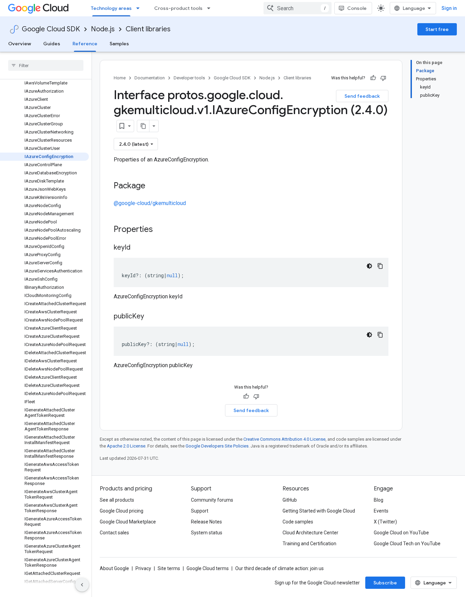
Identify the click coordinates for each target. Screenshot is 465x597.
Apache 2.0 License (126, 446)
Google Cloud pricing (121, 511)
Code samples (298, 521)
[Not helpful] (383, 78)
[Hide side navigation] (82, 585)
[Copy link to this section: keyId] (137, 248)
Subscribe (385, 583)
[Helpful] (373, 78)
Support (199, 511)
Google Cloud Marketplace (128, 521)
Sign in (449, 8)
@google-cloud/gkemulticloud (150, 203)
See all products (117, 500)
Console (357, 8)
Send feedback (362, 96)
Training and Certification (309, 543)
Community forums (212, 500)
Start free (437, 29)
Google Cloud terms (208, 568)
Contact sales (114, 532)
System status (206, 532)
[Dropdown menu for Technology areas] (140, 8)
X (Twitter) (385, 521)
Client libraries (148, 29)
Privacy (143, 568)
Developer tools (189, 77)
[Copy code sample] (380, 266)
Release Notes (206, 521)
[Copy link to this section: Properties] (162, 230)
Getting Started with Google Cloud (319, 511)
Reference (85, 44)
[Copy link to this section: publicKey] (151, 317)
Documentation (149, 77)
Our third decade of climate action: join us (279, 568)
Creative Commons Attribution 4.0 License (284, 439)
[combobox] (297, 8)
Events (381, 511)
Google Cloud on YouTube (401, 532)
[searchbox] (45, 65)
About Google (114, 568)
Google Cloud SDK (51, 29)
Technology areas (111, 8)
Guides (51, 44)
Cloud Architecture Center (310, 532)
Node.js (103, 29)
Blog (378, 500)
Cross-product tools (178, 8)
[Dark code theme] (369, 266)
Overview (19, 44)
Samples (119, 44)
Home (120, 77)
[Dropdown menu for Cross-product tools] (211, 8)
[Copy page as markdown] (143, 126)
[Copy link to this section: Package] (152, 186)
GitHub (290, 500)
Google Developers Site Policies (217, 446)
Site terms (169, 568)
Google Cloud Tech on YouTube (407, 543)
